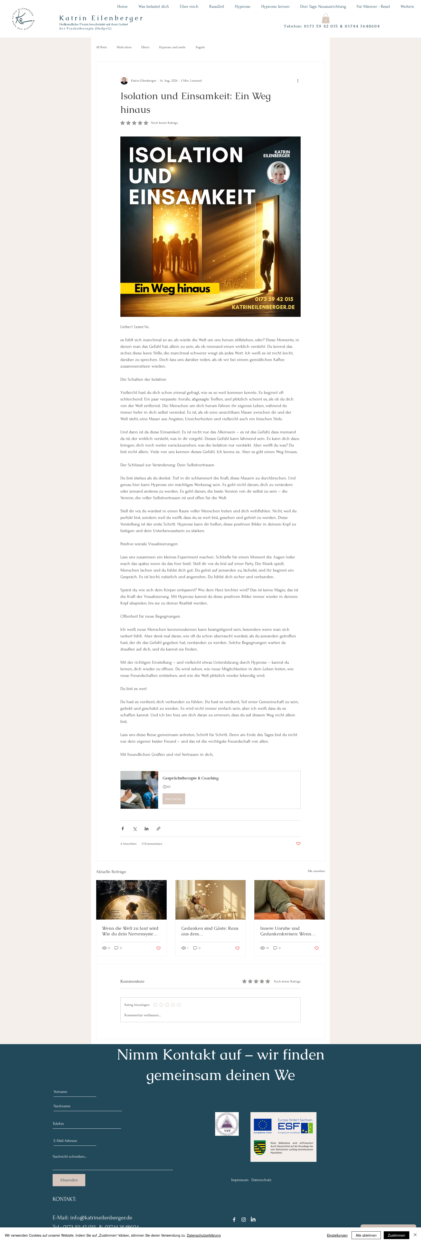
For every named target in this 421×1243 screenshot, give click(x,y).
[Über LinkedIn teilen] (146, 828)
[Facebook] (234, 1220)
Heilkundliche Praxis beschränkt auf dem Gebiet (93, 24)
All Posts (101, 47)
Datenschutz (261, 1180)
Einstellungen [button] (337, 1235)
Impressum (240, 1180)
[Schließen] (415, 1235)
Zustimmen (396, 1235)
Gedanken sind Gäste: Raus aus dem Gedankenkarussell (209, 931)
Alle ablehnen (366, 1235)
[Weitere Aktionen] (298, 81)
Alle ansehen (316, 871)
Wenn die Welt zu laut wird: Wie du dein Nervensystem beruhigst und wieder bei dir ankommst (131, 931)
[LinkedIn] (253, 1220)
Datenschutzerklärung (204, 1235)
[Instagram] (244, 1220)
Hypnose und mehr (172, 47)
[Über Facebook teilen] (122, 828)
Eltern (145, 47)
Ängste (200, 47)
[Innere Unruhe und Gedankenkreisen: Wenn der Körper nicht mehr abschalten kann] (289, 900)
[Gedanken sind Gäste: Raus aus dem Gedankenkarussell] (210, 900)
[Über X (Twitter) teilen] (134, 828)
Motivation (124, 47)
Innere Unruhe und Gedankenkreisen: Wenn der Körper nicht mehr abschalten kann (285, 931)
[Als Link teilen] (158, 828)
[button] (326, 18)
